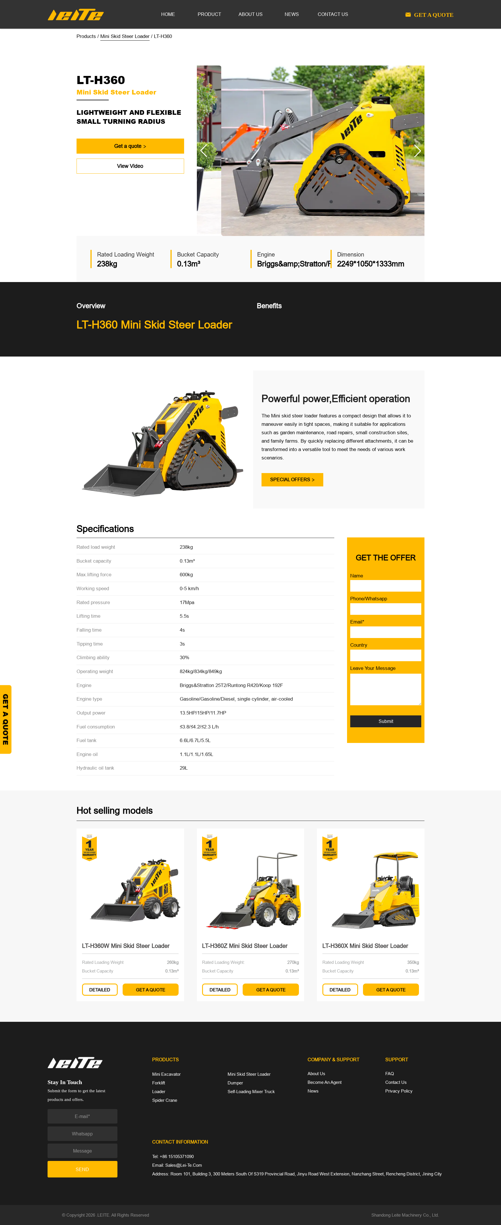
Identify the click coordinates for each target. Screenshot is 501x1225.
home (168, 14)
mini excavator (166, 1074)
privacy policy (399, 1090)
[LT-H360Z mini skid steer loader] (250, 882)
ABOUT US (251, 14)
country (358, 645)
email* (357, 622)
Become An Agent (325, 1082)
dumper (235, 1082)
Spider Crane (164, 1100)
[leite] (93, 1062)
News (313, 1090)
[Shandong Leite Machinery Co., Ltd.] (76, 13)
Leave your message (372, 668)
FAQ (389, 1073)
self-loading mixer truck (251, 1091)
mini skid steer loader (125, 36)
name (356, 576)
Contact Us (396, 1082)
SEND (82, 1169)
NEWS (292, 14)
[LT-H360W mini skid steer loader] (130, 882)
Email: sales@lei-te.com (177, 1165)
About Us (316, 1073)
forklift (158, 1082)
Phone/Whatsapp (368, 598)
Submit (386, 721)
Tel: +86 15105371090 (173, 1156)
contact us (333, 14)
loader (158, 1091)
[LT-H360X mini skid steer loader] (370, 882)
